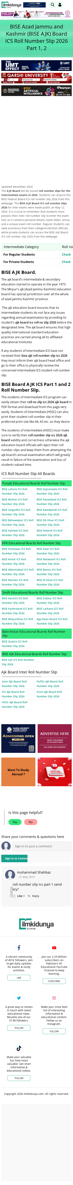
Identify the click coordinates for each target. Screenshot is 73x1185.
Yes (15, 822)
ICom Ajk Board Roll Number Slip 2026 (49, 694)
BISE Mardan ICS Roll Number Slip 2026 (15, 582)
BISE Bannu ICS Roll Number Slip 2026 (49, 572)
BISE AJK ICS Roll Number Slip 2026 (18, 662)
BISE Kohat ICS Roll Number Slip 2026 (14, 561)
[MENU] (69, 5)
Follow (19, 1028)
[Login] (60, 5)
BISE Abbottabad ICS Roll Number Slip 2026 (18, 572)
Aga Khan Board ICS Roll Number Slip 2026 (52, 621)
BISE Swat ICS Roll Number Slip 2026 (48, 551)
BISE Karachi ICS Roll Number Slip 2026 (15, 600)
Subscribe (54, 981)
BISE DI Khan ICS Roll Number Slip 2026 (50, 582)
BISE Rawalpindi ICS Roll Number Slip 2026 (52, 512)
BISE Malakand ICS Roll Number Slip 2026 (51, 561)
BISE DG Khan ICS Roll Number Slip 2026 (50, 522)
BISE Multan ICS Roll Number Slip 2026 (15, 502)
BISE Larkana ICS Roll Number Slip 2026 (50, 611)
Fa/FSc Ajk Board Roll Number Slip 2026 (50, 684)
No (31, 822)
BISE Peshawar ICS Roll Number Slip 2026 (16, 551)
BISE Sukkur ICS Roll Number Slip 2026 (49, 600)
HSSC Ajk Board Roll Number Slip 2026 (14, 704)
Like (19, 977)
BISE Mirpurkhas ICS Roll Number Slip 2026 (17, 621)
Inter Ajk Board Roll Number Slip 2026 (14, 684)
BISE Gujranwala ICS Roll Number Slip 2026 (52, 491)
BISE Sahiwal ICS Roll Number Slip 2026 (15, 533)
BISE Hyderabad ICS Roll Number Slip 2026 (17, 611)
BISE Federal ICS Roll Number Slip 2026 (50, 533)
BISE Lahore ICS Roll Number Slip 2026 (14, 491)
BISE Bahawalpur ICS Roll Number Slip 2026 (18, 522)
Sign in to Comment (16, 858)
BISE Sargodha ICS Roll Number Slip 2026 (16, 512)
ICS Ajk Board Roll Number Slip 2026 (13, 694)
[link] (34, 5)
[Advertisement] (36, 137)
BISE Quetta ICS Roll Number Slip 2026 (14, 644)
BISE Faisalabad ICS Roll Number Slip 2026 (52, 502)
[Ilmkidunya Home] (11, 5)
